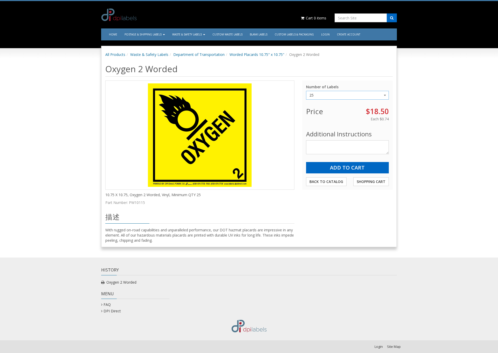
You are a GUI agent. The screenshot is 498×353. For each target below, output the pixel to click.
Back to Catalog (326, 181)
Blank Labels (258, 34)
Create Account (348, 34)
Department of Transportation (199, 54)
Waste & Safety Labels (187, 34)
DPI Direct (112, 310)
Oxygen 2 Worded (121, 282)
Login (325, 34)
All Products (115, 54)
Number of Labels (322, 86)
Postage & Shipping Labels (143, 34)
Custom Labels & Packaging (294, 34)
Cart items (315, 18)
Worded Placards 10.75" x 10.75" (257, 54)
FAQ (107, 304)
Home (113, 34)
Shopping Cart (371, 181)
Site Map (394, 346)
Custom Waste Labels (227, 34)
